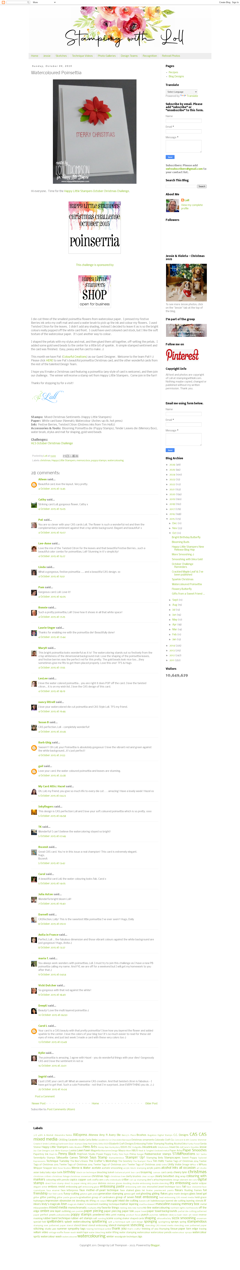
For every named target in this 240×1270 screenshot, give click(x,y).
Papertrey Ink (40, 1154)
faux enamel (53, 1190)
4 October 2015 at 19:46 (52, 711)
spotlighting (164, 1222)
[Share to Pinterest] (77, 456)
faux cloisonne (194, 1187)
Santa (204, 1154)
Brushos (141, 1135)
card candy (167, 1172)
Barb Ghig (44, 742)
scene (109, 1218)
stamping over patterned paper (49, 1226)
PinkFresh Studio (86, 1154)
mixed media (58, 1207)
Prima (133, 1154)
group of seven (125, 1197)
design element (180, 1180)
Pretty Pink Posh (120, 1154)
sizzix (175, 1218)
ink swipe (101, 1201)
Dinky (95, 1144)
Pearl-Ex (53, 1154)
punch (145, 1214)
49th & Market (45, 1135)
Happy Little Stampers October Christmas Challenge (96, 191)
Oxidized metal (161, 1151)
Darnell (43, 914)
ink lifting (91, 1201)
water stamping (127, 1232)
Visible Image (182, 1165)
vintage (52, 1233)
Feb (174, 634)
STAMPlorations (183, 1154)
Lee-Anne (44, 543)
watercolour (143, 1232)
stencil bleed (80, 1225)
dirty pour (92, 1183)
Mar (175, 629)
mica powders (40, 1208)
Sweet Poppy (189, 1158)
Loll (186, 200)
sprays (175, 1221)
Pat (40, 520)
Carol (41, 874)
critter (125, 1179)
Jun (174, 614)
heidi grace (201, 1197)
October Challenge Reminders (182, 565)
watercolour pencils (161, 1232)
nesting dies (126, 1208)
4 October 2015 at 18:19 (51, 691)
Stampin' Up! (135, 1157)
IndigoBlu (137, 1147)
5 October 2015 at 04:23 (52, 795)
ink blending (78, 1201)
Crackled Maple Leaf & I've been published (187, 573)
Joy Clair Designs (41, 1151)
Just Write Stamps (59, 1151)
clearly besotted (164, 1176)
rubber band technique (56, 1218)
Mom (128, 1151)
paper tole (128, 1211)
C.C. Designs (181, 1135)
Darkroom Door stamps (70, 1144)
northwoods (192, 1208)
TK (40, 827)
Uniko (164, 1165)
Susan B (43, 722)
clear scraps (148, 1176)
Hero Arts (90, 1147)
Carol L (42, 1026)
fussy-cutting (71, 1193)
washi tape (82, 1232)
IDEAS (123, 1147)
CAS (193, 1135)
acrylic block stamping (134, 1168)
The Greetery (125, 1161)
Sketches (61, 56)
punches (154, 1215)
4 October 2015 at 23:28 (52, 775)
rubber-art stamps (82, 1218)
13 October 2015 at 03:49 (52, 1042)
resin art (187, 1215)
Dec (175, 523)
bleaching (102, 1172)
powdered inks (101, 1214)
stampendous (197, 1221)
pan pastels (77, 1211)
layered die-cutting (175, 1201)
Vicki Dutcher (47, 985)
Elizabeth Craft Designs (121, 1144)
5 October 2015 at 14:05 (51, 883)
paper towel (141, 1211)
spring (183, 1222)
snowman (202, 1219)
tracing (203, 1229)
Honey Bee (103, 1147)
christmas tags (100, 1176)
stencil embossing (98, 1225)
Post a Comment (45, 1096)
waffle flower (63, 1233)
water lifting (112, 1232)
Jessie (46, 56)
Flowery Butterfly (182, 589)
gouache (74, 1197)
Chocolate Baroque (121, 1140)
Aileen (42, 479)
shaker (125, 1218)
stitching (38, 1228)
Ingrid (42, 1076)
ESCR (106, 1144)
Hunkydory (114, 1147)
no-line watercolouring (156, 1207)
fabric (179, 1187)
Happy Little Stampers (64, 460)
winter (110, 1236)
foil (205, 1190)
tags (83, 1228)
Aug (175, 605)
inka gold (112, 1200)
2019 (172, 499)
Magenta (96, 1151)
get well (135, 1194)
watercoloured (69, 1237)
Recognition (150, 56)
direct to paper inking (75, 1183)
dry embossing (180, 1183)
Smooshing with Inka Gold (187, 559)
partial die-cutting (187, 1211)
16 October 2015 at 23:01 (52, 1065)
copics (73, 1179)
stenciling (137, 1225)
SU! (198, 1154)
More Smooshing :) (183, 554)
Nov (175, 528)
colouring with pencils (57, 1180)
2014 (172, 645)
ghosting (146, 1193)
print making (118, 1215)
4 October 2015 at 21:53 (51, 755)
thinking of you (150, 1229)
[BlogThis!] (67, 456)
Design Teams (129, 56)
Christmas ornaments (142, 1140)
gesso (127, 1194)
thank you (119, 1228)
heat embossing (146, 1197)
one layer (55, 1211)
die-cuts (193, 1180)
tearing (90, 1229)
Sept (175, 600)
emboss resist (56, 1186)
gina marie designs (178, 1194)
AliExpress (80, 1135)
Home (34, 56)
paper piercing (112, 1211)
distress (102, 1183)
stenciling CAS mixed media (159, 1226)
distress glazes (114, 1183)
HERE (49, 360)
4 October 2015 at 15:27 (51, 556)
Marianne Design (109, 1151)
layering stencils (194, 1201)
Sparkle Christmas (182, 579)
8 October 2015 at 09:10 (52, 924)
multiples (92, 1208)
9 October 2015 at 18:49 (52, 995)
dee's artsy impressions (159, 1180)
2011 (172, 660)
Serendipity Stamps (44, 1158)
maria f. (43, 958)
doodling (127, 1183)
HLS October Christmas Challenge (52, 443)
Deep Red (87, 1144)
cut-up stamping (137, 1180)
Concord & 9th (182, 1140)
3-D (35, 1135)
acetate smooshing (112, 1168)
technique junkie (102, 1229)
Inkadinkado (149, 1147)
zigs (139, 1236)
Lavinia (72, 1151)
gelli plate (93, 1194)
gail (40, 766)
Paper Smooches (195, 1150)
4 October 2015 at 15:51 (51, 576)
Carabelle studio (76, 1140)
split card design (134, 1222)
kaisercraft (144, 1201)
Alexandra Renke (63, 1135)
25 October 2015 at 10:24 (52, 1089)
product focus (133, 1215)
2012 (172, 655)
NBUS (135, 1151)
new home (137, 1208)
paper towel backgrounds (162, 1211)
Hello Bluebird (76, 1147)
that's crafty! (134, 1229)
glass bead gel (198, 1193)
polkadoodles (63, 1215)
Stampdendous (116, 1158)
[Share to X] (70, 456)
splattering (99, 1221)
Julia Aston (45, 894)
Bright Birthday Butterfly (186, 537)
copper (82, 1179)
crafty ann (97, 1180)
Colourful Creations (74, 357)
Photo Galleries (107, 56)
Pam (41, 587)
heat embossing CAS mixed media (176, 1197)
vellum (37, 1232)
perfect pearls (48, 1215)
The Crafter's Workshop (103, 1161)
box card (135, 1173)
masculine (163, 1204)
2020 (172, 494)
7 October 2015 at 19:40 (52, 903)
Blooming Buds (180, 542)
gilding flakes (160, 1193)
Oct (174, 533)
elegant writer (40, 1187)
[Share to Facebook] (73, 456)
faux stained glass (130, 1190)
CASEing (63, 1140)
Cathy (42, 499)
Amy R (103, 1135)
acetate (96, 1168)
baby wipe (51, 1172)
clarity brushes (133, 1176)
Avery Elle (114, 1135)
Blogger (155, 1245)
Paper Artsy (176, 1151)
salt (95, 1218)
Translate (192, 96)
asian (36, 1172)
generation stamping (110, 1193)
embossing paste (112, 1186)
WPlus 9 (194, 1165)
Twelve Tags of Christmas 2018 (144, 1165)
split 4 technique (116, 1222)
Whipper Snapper (42, 1168)
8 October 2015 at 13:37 (51, 947)
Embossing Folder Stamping (149, 1144)
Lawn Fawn (83, 1150)
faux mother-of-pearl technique (99, 1190)
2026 (172, 464)
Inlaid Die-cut (176, 1147)
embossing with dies (135, 1187)
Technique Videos (82, 56)
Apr (174, 624)
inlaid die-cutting (128, 1200)
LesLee (43, 678)
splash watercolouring (77, 1221)
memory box (83, 460)
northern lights (177, 1208)
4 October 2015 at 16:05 (52, 596)
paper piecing (93, 1211)
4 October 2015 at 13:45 (51, 488)
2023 (172, 479)
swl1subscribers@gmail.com (184, 169)
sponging (150, 1221)
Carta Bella (91, 1140)
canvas (156, 1173)
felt (143, 1190)
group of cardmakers (103, 1197)
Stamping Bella (154, 1158)
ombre (44, 1211)
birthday (69, 1172)
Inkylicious (163, 1147)
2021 (172, 489)
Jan (174, 639)
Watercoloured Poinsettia (187, 584)
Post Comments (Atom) (61, 1109)
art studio (202, 1168)
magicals (72, 1204)
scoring (118, 1218)
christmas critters (42, 1176)
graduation (85, 1197)
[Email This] (64, 456)
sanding (102, 1219)
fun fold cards (56, 1194)
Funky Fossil (193, 1144)
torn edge (192, 1228)
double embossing (141, 1183)
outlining (66, 1211)
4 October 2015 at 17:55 (51, 667)
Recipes (173, 72)
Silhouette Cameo (67, 1157)
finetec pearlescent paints (160, 1190)
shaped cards (137, 1218)
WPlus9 (203, 1165)
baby (42, 1172)
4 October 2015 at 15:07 (51, 532)
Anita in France (48, 935)
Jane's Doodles (191, 1147)
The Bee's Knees (79, 1161)
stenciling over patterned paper (190, 1226)
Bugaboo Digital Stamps (160, 1135)
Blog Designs (176, 76)
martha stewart (147, 1204)
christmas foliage (60, 1176)
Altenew (93, 1135)
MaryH (42, 648)
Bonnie (43, 607)
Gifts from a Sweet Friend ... (188, 593)
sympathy (73, 1228)
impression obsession (58, 1200)
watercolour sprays (182, 1233)
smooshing (188, 1218)
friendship (40, 1193)
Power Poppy (103, 1154)
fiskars (179, 1190)
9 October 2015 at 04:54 (52, 974)
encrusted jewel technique (161, 1187)
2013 (172, 650)
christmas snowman (80, 1176)
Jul (174, 609)
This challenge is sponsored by (95, 265)
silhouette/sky (164, 1219)
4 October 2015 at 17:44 (51, 637)
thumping (164, 1229)
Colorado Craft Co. (164, 1140)
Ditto (100, 1144)
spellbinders (55, 1221)
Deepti (42, 1005)
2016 (172, 514)
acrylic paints (154, 1168)
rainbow (163, 1215)
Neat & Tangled (146, 1151)
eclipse (203, 1183)
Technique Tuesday (57, 1161)
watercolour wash (51, 1236)
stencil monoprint (119, 1225)
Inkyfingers (46, 806)
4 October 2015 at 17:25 (51, 617)
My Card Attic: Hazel (51, 786)
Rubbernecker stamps (158, 1154)
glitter (36, 1197)
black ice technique (86, 1173)
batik (60, 1172)
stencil (70, 1226)
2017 (172, 509)
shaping (150, 1218)
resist (195, 1215)
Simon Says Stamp (93, 1157)
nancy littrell (46, 702)
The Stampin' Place (142, 1161)
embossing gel (74, 1187)
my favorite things (108, 1207)
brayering (146, 1172)
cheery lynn (180, 1172)
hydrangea (39, 1201)
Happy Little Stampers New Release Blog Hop (188, 548)
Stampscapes (172, 1157)
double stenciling (160, 1183)
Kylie (41, 1053)
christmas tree (117, 1176)
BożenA (43, 847)
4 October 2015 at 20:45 (52, 731)
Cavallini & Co (104, 1140)
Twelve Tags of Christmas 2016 (76, 1165)
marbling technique (109, 1204)
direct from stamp (54, 1183)
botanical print (122, 1173)
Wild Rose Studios (62, 1168)
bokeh (111, 1172)
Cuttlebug (53, 1144)
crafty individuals (112, 1180)
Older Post (151, 1103)
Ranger (140, 1154)
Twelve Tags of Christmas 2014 (181, 1161)
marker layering (129, 1204)
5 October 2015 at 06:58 (52, 816)
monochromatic (77, 1207)
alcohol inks (169, 1168)
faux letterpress (69, 1190)
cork (89, 1180)
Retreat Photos (171, 56)
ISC (130, 1147)
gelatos (84, 1194)
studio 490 (50, 1229)
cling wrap (180, 1176)
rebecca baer (175, 1215)
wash (73, 1233)
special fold (39, 1222)
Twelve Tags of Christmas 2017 (110, 1165)
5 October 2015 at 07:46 (52, 836)
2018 (172, 504)
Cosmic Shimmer (198, 1140)
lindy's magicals (51, 1204)
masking (176, 1204)
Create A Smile (40, 1144)
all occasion (187, 1168)
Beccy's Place (129, 1135)
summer (62, 1228)
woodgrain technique (126, 1237)
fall (184, 1186)
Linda (42, 567)
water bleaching (97, 1233)
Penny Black (67, 1154)
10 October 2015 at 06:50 (52, 1015)
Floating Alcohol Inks (176, 1144)
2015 (172, 519)
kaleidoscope (158, 1201)
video (45, 1232)
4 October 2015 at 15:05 (51, 509)
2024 (172, 474)
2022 (172, 484)
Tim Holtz (158, 1161)
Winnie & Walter (81, 1168)
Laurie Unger (46, 628)
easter (195, 1183)
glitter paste (63, 1197)
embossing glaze (90, 1187)
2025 (172, 469)
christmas (45, 460)
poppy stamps (99, 460)
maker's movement (87, 1204)
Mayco (122, 1151)
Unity (171, 1164)
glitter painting (48, 1197)
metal (203, 1204)
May (175, 619)
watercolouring (116, 460)
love (64, 1204)
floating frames (193, 1190)
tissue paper (177, 1228)
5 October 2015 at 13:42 (51, 863)
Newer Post (39, 1103)
